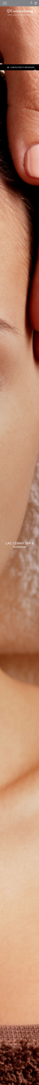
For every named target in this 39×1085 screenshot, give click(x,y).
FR (31, 3)
